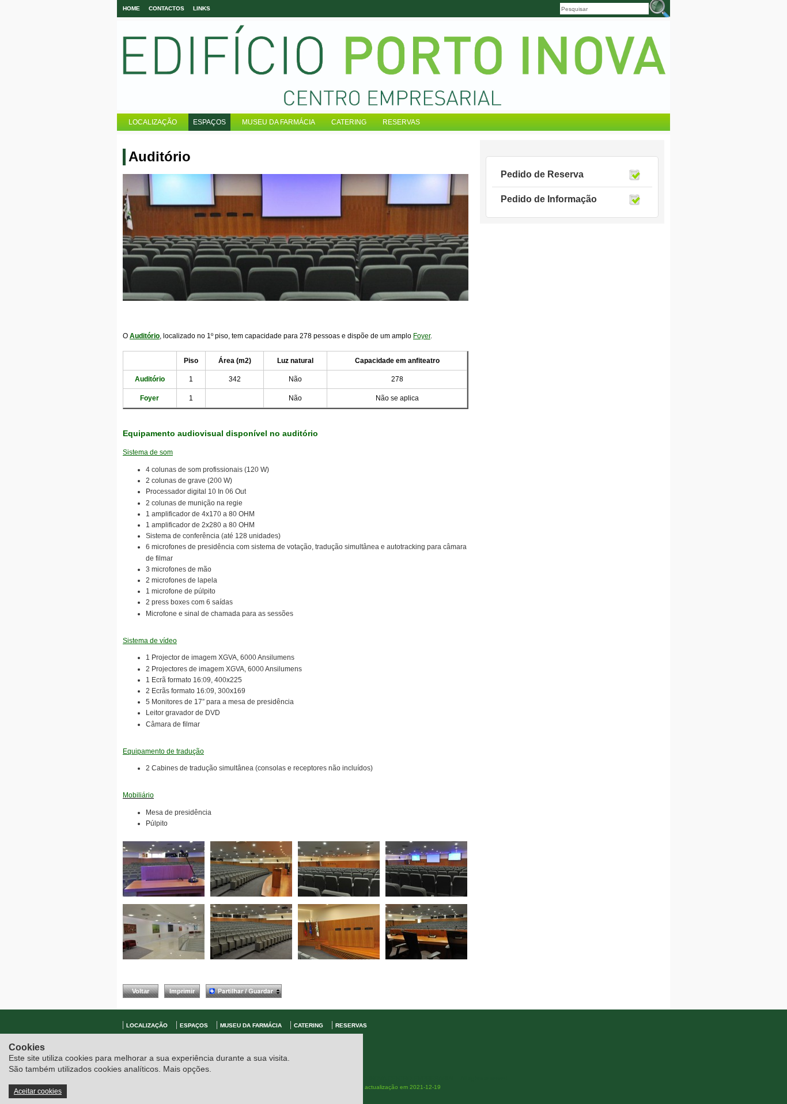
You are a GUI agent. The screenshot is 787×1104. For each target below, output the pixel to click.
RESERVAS (401, 122)
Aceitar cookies (38, 1091)
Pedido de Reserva (542, 174)
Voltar (140, 991)
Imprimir (182, 991)
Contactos (166, 8)
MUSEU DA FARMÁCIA (278, 122)
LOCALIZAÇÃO (152, 122)
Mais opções (186, 1068)
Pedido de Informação (549, 199)
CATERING (348, 122)
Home (131, 8)
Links (201, 8)
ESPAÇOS (209, 122)
